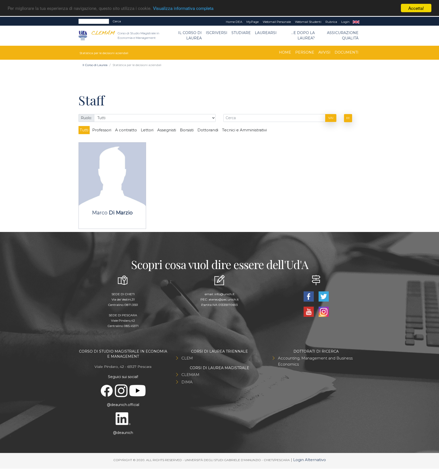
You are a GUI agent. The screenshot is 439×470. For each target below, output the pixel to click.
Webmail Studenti (308, 22)
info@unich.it (224, 294)
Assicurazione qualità (342, 35)
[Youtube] (309, 311)
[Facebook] (309, 296)
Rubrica (331, 22)
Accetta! (416, 8)
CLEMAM (190, 374)
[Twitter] (324, 296)
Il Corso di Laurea (190, 35)
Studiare (241, 32)
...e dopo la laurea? (303, 35)
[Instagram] (324, 311)
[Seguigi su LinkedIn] (123, 418)
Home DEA (234, 22)
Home (285, 52)
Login (345, 22)
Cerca (117, 21)
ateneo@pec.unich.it (224, 299)
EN (356, 22)
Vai (330, 118)
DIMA (187, 382)
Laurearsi (266, 32)
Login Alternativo (309, 459)
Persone (304, 52)
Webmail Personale (277, 22)
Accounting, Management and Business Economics (315, 361)
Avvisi (324, 52)
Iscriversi (216, 32)
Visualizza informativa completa (183, 8)
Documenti (346, 52)
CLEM (187, 358)
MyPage (252, 22)
